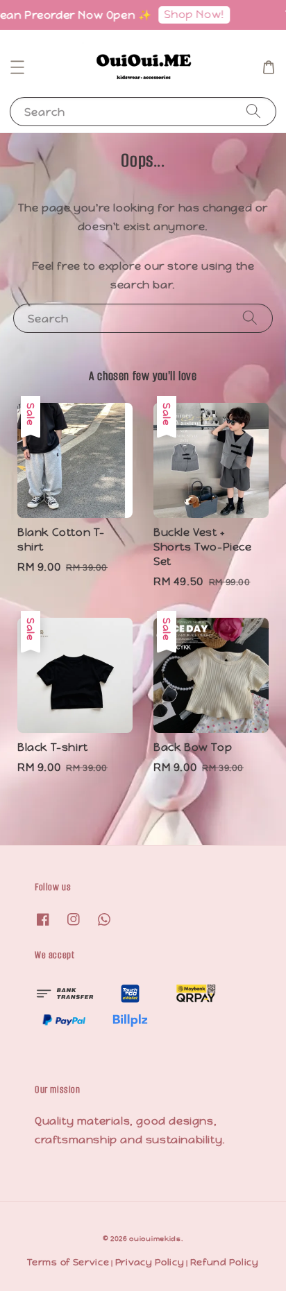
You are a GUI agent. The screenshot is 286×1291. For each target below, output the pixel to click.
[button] (17, 67)
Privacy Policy (150, 1262)
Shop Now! (189, 14)
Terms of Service (68, 1262)
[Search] (253, 111)
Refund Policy (224, 1262)
